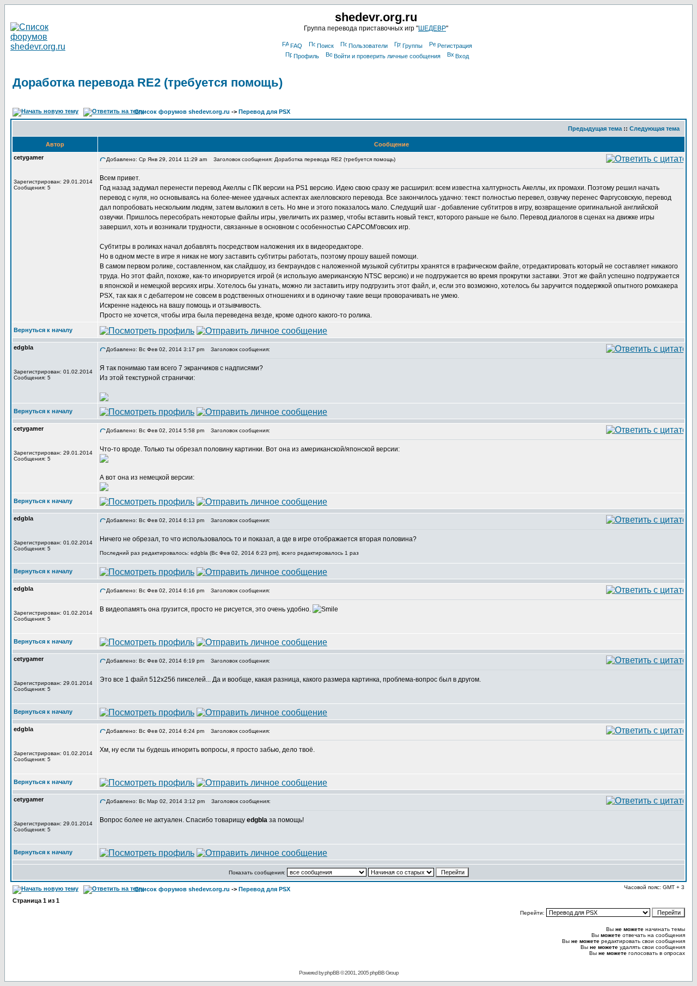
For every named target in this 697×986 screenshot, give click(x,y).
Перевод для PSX (264, 111)
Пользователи (368, 45)
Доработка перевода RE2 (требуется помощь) (148, 82)
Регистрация (454, 45)
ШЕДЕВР (432, 28)
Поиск (325, 45)
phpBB (332, 973)
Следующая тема (654, 128)
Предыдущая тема (595, 128)
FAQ (296, 45)
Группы (412, 45)
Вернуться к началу (43, 330)
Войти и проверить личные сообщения (387, 56)
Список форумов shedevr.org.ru (182, 111)
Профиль (306, 56)
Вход (462, 56)
